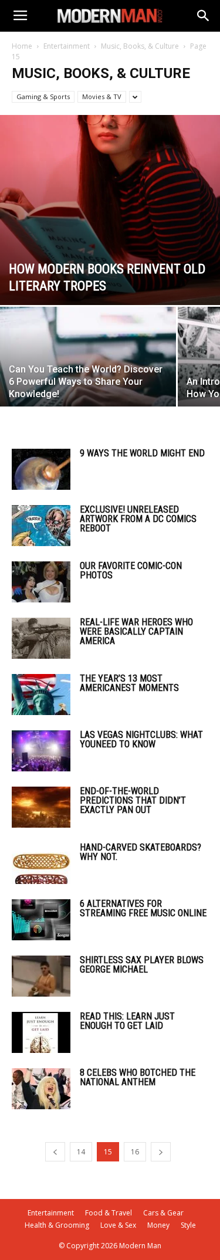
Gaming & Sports (43, 96)
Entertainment (66, 46)
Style (188, 1225)
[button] (203, 16)
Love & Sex (118, 1225)
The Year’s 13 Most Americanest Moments (129, 683)
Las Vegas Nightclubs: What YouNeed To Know (141, 739)
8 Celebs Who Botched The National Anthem (137, 1077)
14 (81, 1152)
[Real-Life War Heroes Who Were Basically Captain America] (41, 638)
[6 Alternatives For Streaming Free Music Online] (41, 919)
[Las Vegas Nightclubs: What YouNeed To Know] (41, 750)
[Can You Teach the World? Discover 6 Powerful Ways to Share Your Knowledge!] (88, 372)
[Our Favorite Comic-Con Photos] (41, 581)
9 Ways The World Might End (142, 453)
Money (158, 1225)
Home (22, 46)
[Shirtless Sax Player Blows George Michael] (41, 976)
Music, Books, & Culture (140, 46)
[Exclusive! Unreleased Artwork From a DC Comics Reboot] (41, 525)
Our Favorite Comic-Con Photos (131, 570)
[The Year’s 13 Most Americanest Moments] (41, 694)
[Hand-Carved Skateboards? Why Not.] (41, 863)
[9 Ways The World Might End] (41, 469)
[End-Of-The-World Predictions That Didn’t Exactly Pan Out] (41, 807)
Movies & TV (101, 96)
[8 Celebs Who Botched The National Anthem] (41, 1088)
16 (135, 1152)
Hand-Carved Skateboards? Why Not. (140, 852)
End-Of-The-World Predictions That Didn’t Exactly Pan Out (133, 800)
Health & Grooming (57, 1225)
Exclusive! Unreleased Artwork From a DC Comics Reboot (138, 519)
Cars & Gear (163, 1213)
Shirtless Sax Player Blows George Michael (142, 964)
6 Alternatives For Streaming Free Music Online (143, 908)
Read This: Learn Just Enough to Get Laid (127, 1021)
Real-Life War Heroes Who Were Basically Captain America (136, 631)
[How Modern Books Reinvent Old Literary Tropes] (110, 210)
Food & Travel (108, 1213)
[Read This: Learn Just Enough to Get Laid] (41, 1032)
